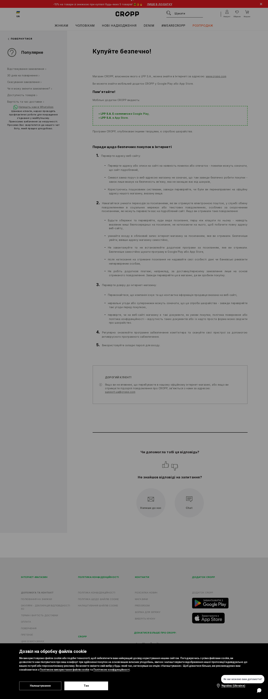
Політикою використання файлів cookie (64, 669)
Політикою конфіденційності (111, 669)
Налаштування (40, 685)
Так (86, 685)
